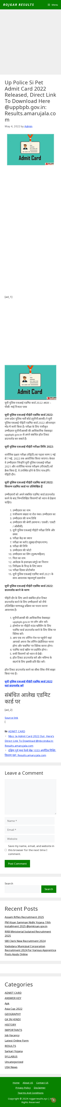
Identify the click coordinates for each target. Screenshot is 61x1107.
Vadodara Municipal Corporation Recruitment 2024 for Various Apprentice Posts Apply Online (30, 950)
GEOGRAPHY (13, 1014)
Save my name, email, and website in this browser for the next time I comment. (31, 850)
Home (16, 1082)
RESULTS (10, 1046)
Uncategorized (14, 1062)
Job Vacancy (12, 1035)
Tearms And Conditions (30, 1092)
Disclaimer (40, 1087)
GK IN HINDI (13, 1019)
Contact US (42, 1082)
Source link (11, 718)
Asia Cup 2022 (13, 1008)
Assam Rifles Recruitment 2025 (24, 917)
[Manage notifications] (53, 1100)
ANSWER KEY (13, 998)
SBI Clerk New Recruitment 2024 (25, 941)
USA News (11, 1067)
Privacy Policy (23, 1087)
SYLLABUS (11, 1056)
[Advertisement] (30, 42)
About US (28, 1082)
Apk (7, 1003)
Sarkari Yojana (14, 1051)
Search (9, 883)
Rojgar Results (18, 4)
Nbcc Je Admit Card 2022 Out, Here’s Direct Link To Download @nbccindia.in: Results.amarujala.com (29, 740)
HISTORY (10, 1024)
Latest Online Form (17, 1040)
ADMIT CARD (16, 731)
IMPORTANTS (13, 1030)
